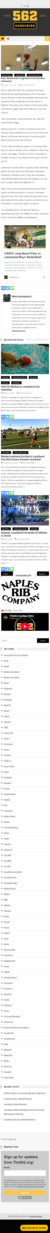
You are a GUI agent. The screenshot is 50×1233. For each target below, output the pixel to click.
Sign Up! (25, 1192)
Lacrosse (7, 844)
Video (6, 1044)
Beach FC (7, 705)
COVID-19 (7, 760)
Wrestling (7, 1071)
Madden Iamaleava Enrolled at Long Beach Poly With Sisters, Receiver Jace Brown (23, 458)
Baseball (5, 529)
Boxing (6, 710)
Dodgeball (8, 777)
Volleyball (7, 1049)
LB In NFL (7, 866)
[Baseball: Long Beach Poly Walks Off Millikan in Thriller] (25, 510)
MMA (6, 899)
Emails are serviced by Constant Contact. (31, 1186)
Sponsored (8, 983)
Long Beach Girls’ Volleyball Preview (18, 1098)
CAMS (6, 727)
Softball (7, 971)
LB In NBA (7, 860)
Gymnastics (8, 810)
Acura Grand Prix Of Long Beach (16, 655)
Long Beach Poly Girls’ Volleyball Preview (19, 1119)
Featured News (10, 794)
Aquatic (6, 666)
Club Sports (8, 744)
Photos (5, 382)
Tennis (6, 1010)
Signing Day (8, 955)
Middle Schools (10, 888)
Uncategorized (9, 1038)
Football (6, 452)
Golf (5, 805)
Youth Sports (9, 1077)
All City (6, 660)
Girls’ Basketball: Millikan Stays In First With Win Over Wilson (8, 573)
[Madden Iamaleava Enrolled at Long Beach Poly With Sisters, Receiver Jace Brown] (25, 434)
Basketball (6, 75)
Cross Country (9, 766)
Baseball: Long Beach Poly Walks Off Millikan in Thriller (24, 534)
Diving (6, 771)
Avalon (6, 682)
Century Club (8, 732)
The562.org (8, 1021)
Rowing (7, 933)
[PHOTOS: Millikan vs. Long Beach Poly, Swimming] (25, 359)
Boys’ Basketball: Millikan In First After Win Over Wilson (44, 573)
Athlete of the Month (12, 671)
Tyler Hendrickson (23, 538)
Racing (6, 927)
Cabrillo (6, 716)
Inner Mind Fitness (11, 827)
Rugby (6, 938)
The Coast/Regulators (12, 1016)
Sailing (6, 944)
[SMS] (12, 288)
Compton (7, 755)
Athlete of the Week (11, 677)
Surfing (6, 999)
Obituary (7, 905)
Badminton (8, 688)
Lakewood (20, 75)
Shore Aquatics (9, 949)
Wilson (6, 1060)
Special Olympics (10, 977)
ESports (7, 788)
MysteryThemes (36, 1216)
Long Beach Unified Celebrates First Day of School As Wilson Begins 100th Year (24, 1111)
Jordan (6, 838)
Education (7, 782)
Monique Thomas (25, 392)
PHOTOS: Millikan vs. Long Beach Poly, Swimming (20, 388)
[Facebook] (3, 288)
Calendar (7, 721)
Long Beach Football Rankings (15, 1104)
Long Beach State (10, 882)
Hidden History (9, 816)
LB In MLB (7, 855)
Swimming (16, 382)
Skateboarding (9, 960)
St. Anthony (8, 988)
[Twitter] (7, 288)
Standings (8, 994)
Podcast (7, 921)
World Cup (8, 1066)
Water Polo (8, 1055)
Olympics (7, 910)
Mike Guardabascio (28, 84)
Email (6, 1167)
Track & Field (9, 1033)
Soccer (6, 966)
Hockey (7, 821)
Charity (6, 738)
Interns (5, 377)
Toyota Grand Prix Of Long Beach (16, 1027)
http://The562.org (18, 330)
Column (6, 749)
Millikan (33, 377)
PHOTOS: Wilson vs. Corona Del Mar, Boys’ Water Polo (24, 1093)
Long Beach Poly (34, 75)
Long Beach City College (13, 871)
